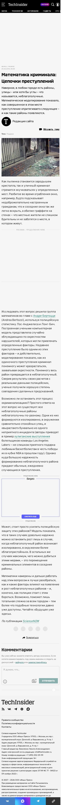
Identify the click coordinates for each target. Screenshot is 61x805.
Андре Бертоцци (44, 316)
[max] (28, 709)
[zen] (21, 709)
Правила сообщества (12, 720)
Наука (4, 66)
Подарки (10, 134)
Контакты (6, 727)
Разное (11, 66)
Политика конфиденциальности (18, 723)
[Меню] (3, 4)
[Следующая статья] (30, 690)
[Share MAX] (22, 801)
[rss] (3, 709)
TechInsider (18, 4)
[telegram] (15, 709)
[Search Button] (52, 4)
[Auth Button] (57, 4)
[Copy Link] (53, 801)
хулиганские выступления (32, 436)
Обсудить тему (51, 129)
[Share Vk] (7, 801)
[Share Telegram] (38, 801)
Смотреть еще (30, 517)
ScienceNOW (31, 621)
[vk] (9, 709)
